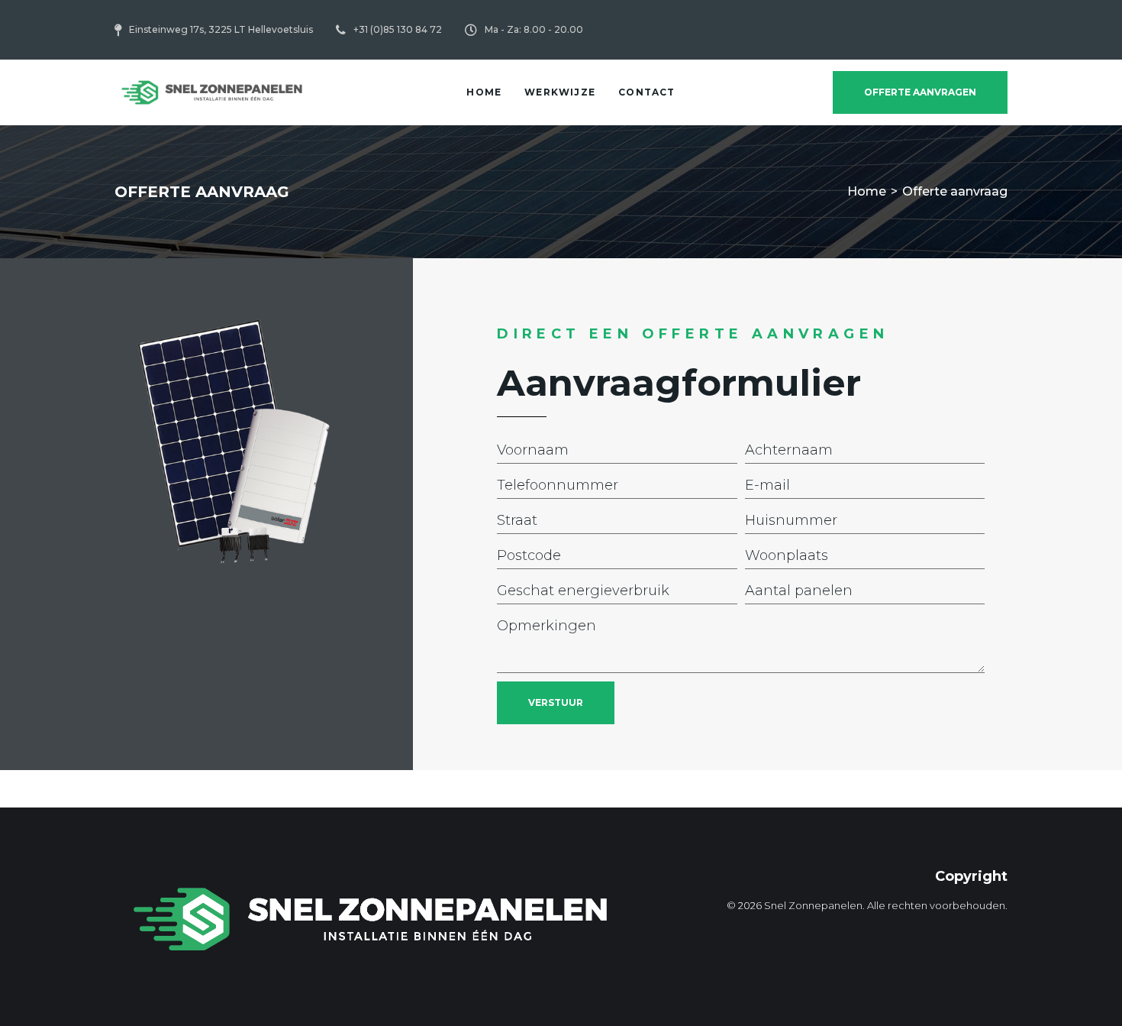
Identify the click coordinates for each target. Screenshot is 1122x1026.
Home (866, 191)
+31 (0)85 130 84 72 (397, 29)
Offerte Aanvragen (920, 92)
